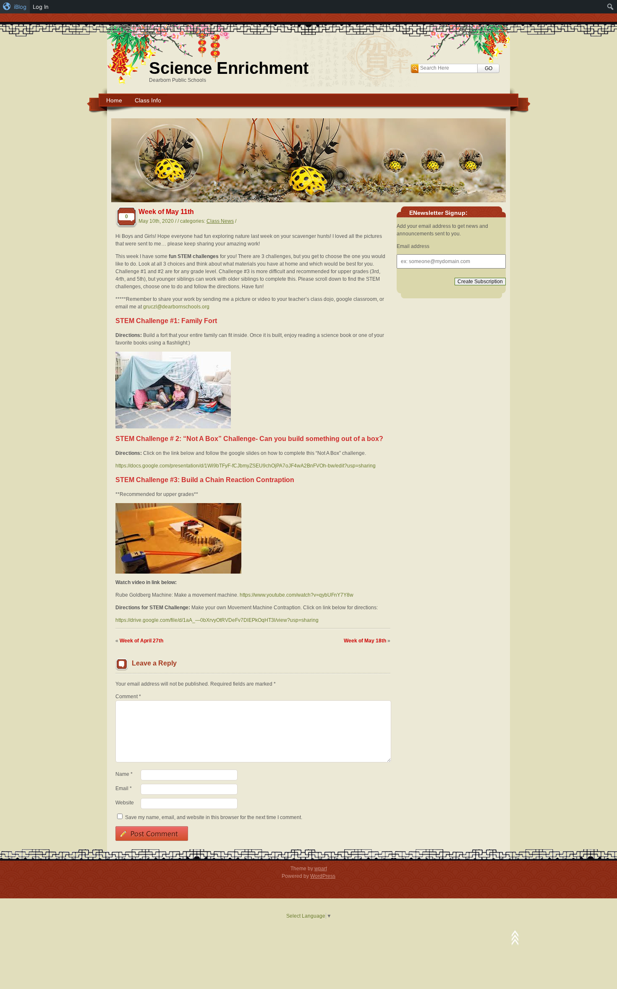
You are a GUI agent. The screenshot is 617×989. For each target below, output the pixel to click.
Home (114, 100)
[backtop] (515, 938)
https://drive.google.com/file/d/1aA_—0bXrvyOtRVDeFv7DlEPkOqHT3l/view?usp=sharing (217, 620)
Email (123, 788)
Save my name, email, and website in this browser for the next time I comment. (213, 817)
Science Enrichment (228, 68)
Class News (220, 221)
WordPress (322, 876)
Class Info (148, 100)
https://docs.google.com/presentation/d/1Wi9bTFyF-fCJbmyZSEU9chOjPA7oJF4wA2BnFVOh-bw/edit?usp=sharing (245, 466)
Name (124, 774)
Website (124, 803)
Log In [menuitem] (41, 6)
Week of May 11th (166, 211)
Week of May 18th (365, 641)
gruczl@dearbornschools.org (176, 307)
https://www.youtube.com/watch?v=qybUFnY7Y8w (296, 595)
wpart (320, 869)
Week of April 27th (141, 641)
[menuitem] (15, 6)
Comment (128, 696)
